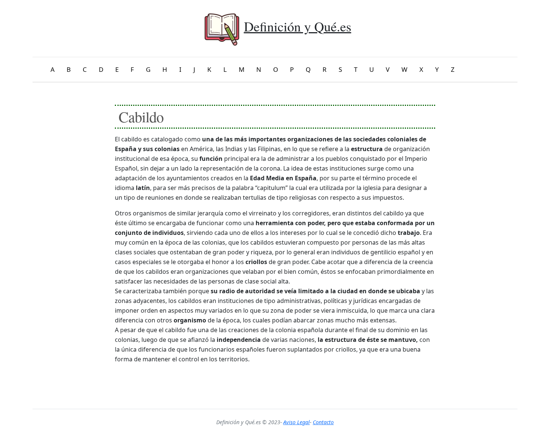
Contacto (323, 422)
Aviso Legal (296, 422)
